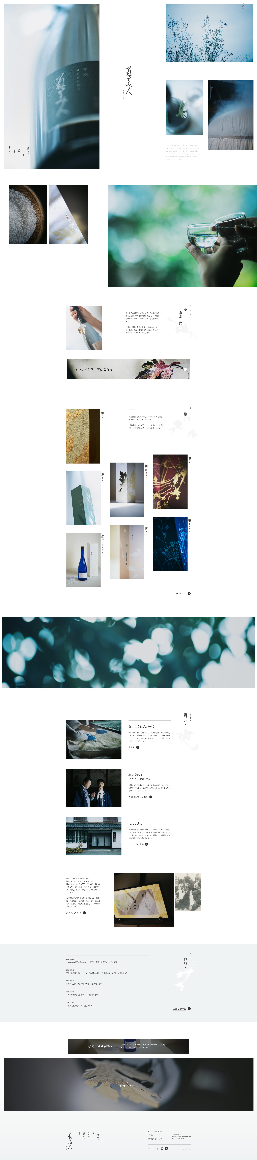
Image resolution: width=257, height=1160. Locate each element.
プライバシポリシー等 (155, 1131)
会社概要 (93, 1131)
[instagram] (162, 1148)
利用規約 (150, 1135)
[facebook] (157, 1148)
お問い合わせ (28, 149)
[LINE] (166, 1148)
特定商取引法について (155, 1139)
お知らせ (19, 150)
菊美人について (10, 149)
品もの (14, 151)
